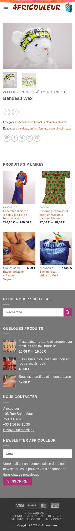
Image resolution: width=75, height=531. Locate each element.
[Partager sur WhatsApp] (7, 138)
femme (43, 128)
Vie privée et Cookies (27, 519)
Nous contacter (37, 512)
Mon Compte (55, 519)
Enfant (25, 92)
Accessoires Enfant (30, 122)
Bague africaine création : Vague (13, 275)
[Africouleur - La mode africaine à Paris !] (36, 7)
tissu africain (56, 128)
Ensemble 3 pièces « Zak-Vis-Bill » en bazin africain (15, 214)
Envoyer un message (18, 430)
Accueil (9, 92)
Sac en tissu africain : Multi (49, 273)
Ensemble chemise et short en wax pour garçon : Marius (54, 214)
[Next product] (7, 112)
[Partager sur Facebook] (14, 138)
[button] (5, 7)
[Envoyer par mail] (29, 138)
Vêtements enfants (51, 92)
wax (68, 128)
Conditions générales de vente (37, 516)
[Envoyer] (68, 312)
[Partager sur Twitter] (22, 138)
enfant (33, 128)
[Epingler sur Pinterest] (37, 138)
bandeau (23, 128)
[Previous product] (15, 112)
